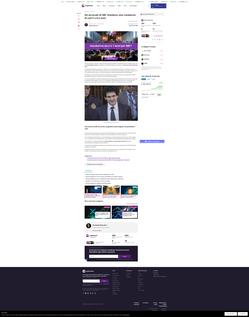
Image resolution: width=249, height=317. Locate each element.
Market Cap (156, 274)
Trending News (88, 170)
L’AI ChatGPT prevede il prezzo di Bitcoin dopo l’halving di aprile (103, 158)
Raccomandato (133, 5)
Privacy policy (155, 303)
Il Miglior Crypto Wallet (153, 141)
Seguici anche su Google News (96, 164)
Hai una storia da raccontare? (153, 309)
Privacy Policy (119, 259)
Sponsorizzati (115, 286)
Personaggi (128, 277)
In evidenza (128, 273)
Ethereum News (116, 275)
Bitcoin (139, 273)
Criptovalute (140, 284)
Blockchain (140, 282)
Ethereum (140, 275)
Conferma (242, 314)
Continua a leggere (96, 230)
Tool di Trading (141, 290)
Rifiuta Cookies (230, 314)
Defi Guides (140, 278)
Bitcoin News (115, 273)
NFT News (115, 277)
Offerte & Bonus (116, 288)
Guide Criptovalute (142, 270)
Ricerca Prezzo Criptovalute (159, 276)
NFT (139, 277)
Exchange (155, 272)
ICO (139, 288)
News (104, 5)
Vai (161, 51)
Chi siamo (155, 270)
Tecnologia (115, 294)
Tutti (98, 5)
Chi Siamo (145, 302)
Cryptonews (86, 11)
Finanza (114, 292)
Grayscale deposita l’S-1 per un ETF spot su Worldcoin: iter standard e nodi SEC (104, 176)
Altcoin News (115, 280)
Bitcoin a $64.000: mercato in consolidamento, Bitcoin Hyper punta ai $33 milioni (104, 178)
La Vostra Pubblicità (163, 309)
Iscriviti (124, 256)
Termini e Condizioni (136, 303)
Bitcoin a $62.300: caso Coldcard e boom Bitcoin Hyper (98, 183)
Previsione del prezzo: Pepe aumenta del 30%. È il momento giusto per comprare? (108, 160)
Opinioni (128, 275)
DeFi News (115, 278)
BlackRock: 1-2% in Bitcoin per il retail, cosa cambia (98, 181)
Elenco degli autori (158, 35)
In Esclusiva (112, 5)
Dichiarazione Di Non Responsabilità (163, 304)
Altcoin (139, 280)
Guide (119, 5)
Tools (125, 5)
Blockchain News (92, 11)
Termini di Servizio (126, 259)
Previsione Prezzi (116, 284)
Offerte (139, 286)
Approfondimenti (116, 290)
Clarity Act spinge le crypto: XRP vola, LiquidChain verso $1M (100, 174)
